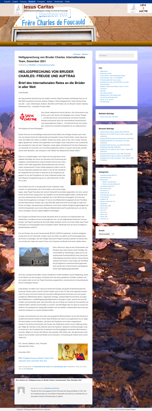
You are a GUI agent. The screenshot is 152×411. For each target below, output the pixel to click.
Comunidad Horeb (105, 186)
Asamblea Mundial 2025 (107, 175)
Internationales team (60, 366)
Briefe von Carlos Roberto (110, 184)
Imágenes (103, 199)
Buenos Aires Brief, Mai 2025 (109, 117)
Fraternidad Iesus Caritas (47, 65)
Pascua (102, 212)
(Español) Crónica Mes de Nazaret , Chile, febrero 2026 (116, 158)
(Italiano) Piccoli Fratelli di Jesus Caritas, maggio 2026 (116, 149)
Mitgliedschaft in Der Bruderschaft (110, 95)
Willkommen (104, 71)
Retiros (102, 214)
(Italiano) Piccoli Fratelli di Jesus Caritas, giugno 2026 (116, 134)
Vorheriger (76, 54)
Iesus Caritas (39, 7)
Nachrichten (33, 44)
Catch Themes (130, 409)
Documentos (104, 188)
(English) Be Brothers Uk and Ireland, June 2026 (114, 140)
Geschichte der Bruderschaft (108, 97)
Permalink (29, 369)
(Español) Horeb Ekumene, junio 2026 (111, 145)
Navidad (102, 203)
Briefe (64, 44)
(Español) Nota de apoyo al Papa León (111, 156)
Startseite (20, 44)
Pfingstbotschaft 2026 (106, 147)
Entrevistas (103, 193)
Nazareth (103, 91)
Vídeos (102, 216)
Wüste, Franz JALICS (106, 99)
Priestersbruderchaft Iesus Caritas (110, 80)
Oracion (102, 208)
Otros (102, 210)
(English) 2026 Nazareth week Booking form (113, 138)
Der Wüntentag (104, 102)
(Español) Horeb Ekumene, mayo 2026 (111, 153)
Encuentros (103, 190)
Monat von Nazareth (49, 44)
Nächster (86, 54)
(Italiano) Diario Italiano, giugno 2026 (111, 132)
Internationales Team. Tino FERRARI (111, 78)
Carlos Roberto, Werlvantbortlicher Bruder (112, 75)
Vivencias (103, 219)
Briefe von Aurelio (108, 182)
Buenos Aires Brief (105, 73)
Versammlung (76, 44)
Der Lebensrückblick (106, 93)
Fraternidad (103, 197)
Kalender (89, 44)
